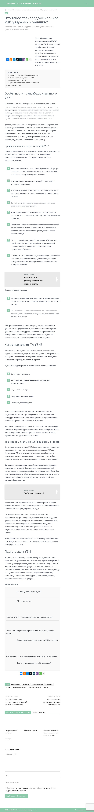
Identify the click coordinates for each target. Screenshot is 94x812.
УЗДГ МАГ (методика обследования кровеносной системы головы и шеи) (16, 702)
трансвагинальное (35, 687)
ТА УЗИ (8, 687)
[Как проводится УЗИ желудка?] (13, 723)
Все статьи (11, 3)
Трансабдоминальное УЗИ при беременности (24, 83)
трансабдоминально (19, 687)
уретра (46, 687)
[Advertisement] (76, 23)
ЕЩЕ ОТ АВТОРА (39, 712)
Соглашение (79, 810)
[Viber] (23, 59)
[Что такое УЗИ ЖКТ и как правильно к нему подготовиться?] (51, 723)
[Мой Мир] (14, 59)
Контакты (37, 3)
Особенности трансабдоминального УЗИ (23, 75)
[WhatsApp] (27, 59)
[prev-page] (6, 739)
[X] (17, 59)
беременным (15, 684)
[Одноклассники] (11, 59)
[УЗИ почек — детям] (32, 723)
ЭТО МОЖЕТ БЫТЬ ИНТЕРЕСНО (18, 712)
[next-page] (9, 739)
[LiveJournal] (20, 59)
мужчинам (49, 684)
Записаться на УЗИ (24, 3)
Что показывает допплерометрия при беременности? (51, 702)
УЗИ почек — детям (30, 731)
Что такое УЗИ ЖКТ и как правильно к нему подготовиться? (50, 733)
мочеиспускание (37, 684)
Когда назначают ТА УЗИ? (17, 80)
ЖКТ (13, 10)
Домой (7, 10)
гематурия (26, 684)
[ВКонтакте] (7, 59)
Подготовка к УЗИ (14, 85)
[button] (86, 4)
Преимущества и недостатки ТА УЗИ (22, 78)
